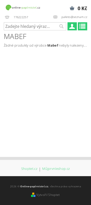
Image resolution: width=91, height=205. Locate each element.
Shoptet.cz (29, 169)
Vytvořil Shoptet (48, 195)
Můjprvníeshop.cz (56, 169)
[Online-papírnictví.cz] (23, 6)
